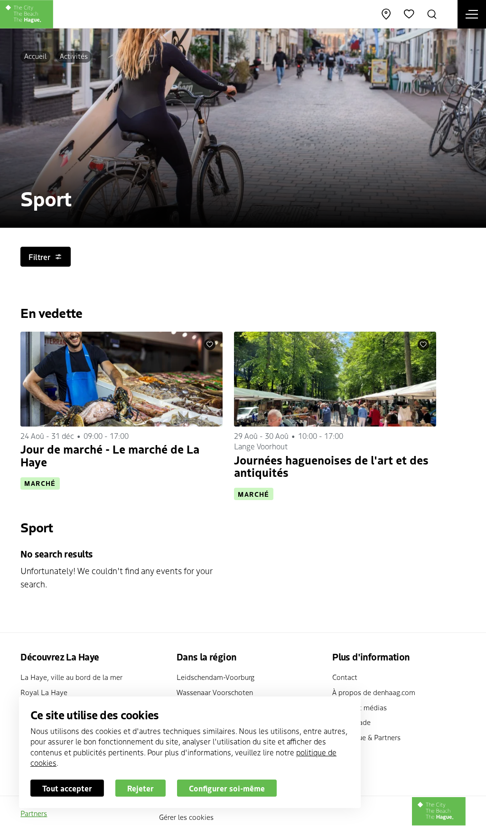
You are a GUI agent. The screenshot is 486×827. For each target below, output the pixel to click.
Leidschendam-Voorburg (215, 677)
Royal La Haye (43, 692)
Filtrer (39, 256)
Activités (74, 56)
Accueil (35, 56)
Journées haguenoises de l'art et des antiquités (331, 465)
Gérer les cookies (186, 817)
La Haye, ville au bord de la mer (71, 677)
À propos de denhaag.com (373, 692)
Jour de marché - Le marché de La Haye (109, 454)
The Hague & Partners (366, 737)
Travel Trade (351, 722)
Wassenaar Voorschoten (215, 692)
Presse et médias (359, 707)
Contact (344, 677)
